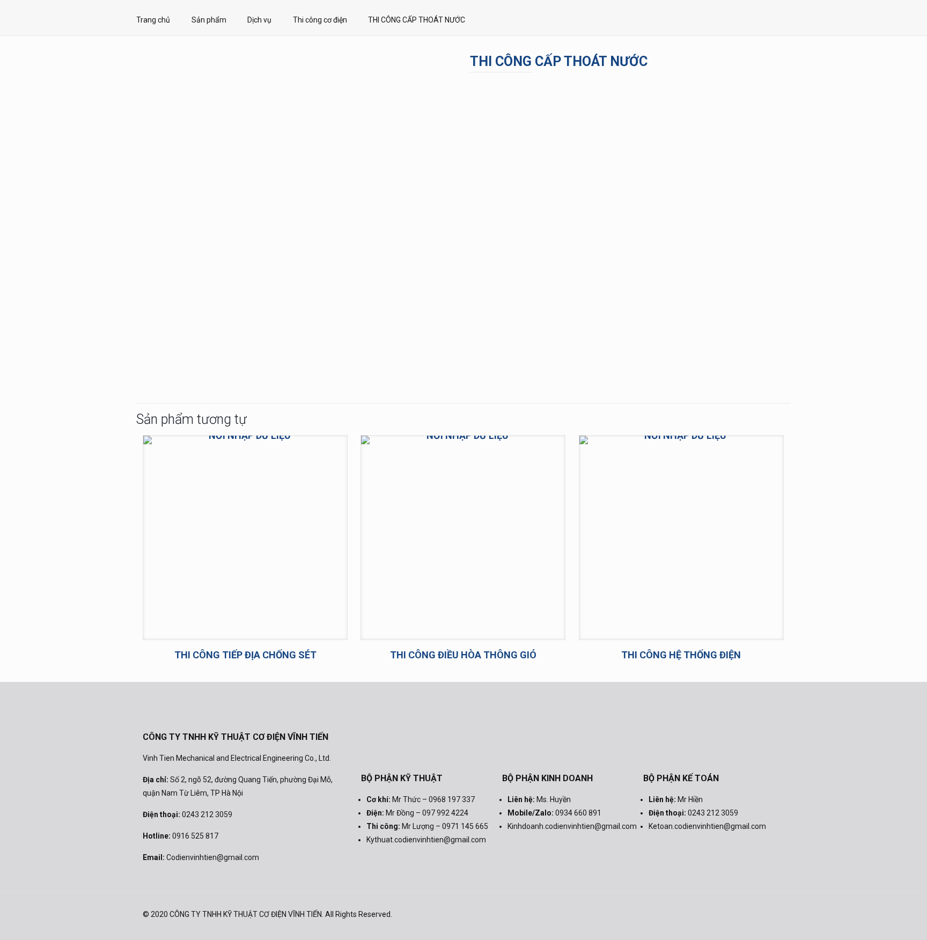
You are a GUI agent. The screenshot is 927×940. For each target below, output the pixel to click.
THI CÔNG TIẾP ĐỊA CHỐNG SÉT (245, 654)
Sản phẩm (209, 20)
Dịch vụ (259, 20)
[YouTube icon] (745, 914)
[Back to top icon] (773, 914)
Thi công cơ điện (320, 20)
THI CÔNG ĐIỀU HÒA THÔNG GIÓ (463, 654)
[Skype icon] (702, 914)
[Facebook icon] (716, 914)
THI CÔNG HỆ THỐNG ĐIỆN (681, 654)
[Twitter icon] (731, 914)
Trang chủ (153, 20)
